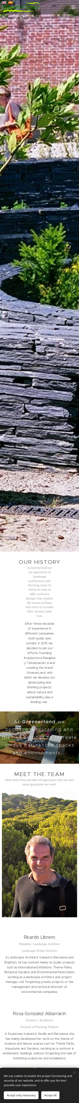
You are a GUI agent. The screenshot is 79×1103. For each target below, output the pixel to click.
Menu (73, 7)
